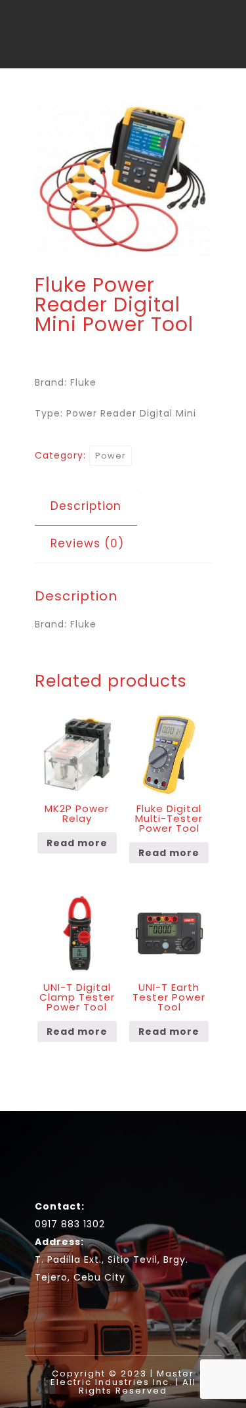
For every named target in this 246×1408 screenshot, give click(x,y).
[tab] (86, 506)
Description (86, 506)
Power (110, 455)
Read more (77, 843)
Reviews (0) (87, 543)
